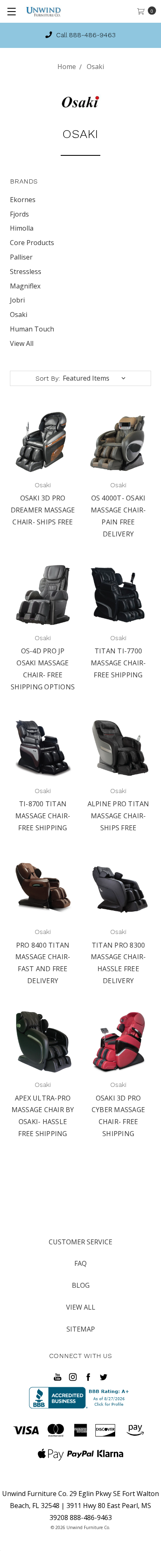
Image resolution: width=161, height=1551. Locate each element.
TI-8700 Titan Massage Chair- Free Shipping (43, 815)
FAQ (80, 1263)
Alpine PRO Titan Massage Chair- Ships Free (118, 815)
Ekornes (23, 199)
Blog (81, 1285)
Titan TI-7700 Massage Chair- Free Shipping (118, 662)
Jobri (17, 300)
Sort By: (48, 378)
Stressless (25, 271)
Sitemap (80, 1329)
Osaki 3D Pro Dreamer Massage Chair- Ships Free (43, 510)
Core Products (32, 242)
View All (21, 343)
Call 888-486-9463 (85, 35)
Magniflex (25, 286)
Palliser (21, 257)
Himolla (21, 228)
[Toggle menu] (11, 11)
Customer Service (80, 1241)
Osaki (18, 314)
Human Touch (32, 329)
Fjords (19, 214)
